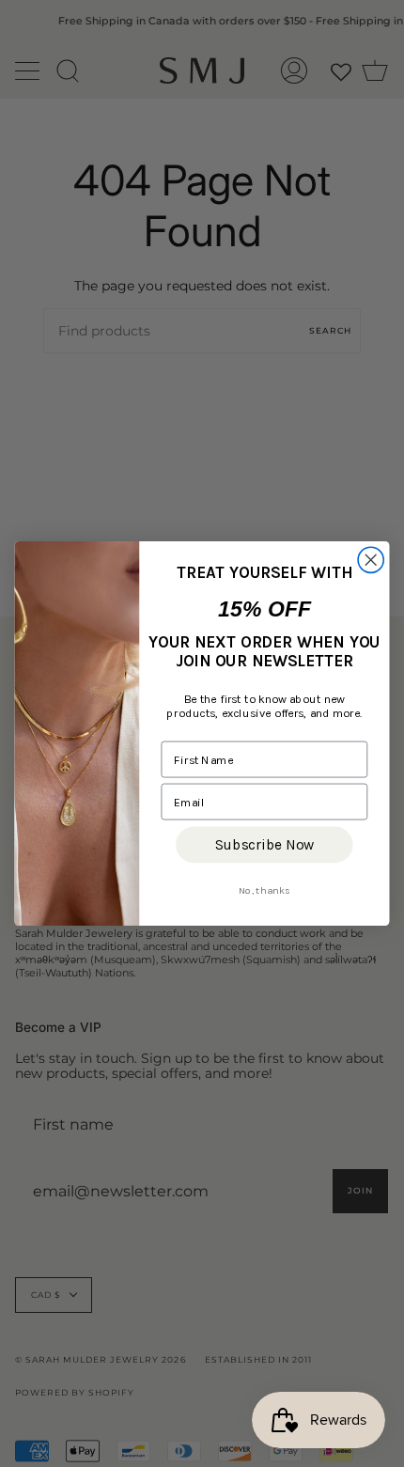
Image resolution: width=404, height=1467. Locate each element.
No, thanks (265, 890)
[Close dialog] (370, 559)
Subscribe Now (265, 844)
